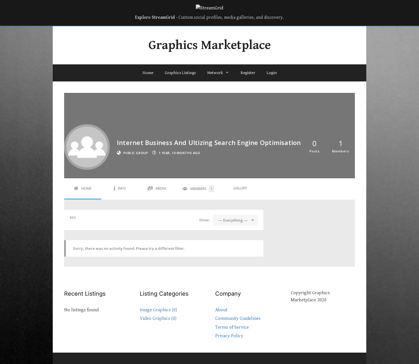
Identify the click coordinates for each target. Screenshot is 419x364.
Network (215, 72)
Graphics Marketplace (210, 45)
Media (161, 188)
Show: (204, 220)
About (221, 310)
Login (272, 72)
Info (122, 188)
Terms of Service (232, 327)
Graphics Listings (180, 72)
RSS (73, 217)
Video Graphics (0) (158, 318)
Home (148, 72)
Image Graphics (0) (158, 310)
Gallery (240, 188)
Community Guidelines (238, 318)
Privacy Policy (229, 336)
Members (201, 188)
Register (248, 72)
